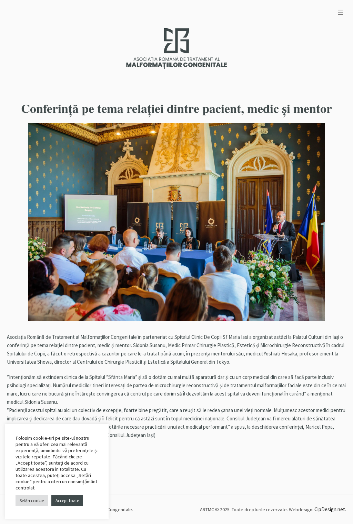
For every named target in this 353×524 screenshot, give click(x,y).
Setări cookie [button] (32, 501)
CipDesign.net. (330, 509)
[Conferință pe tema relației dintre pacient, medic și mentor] (176, 221)
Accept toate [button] (67, 501)
